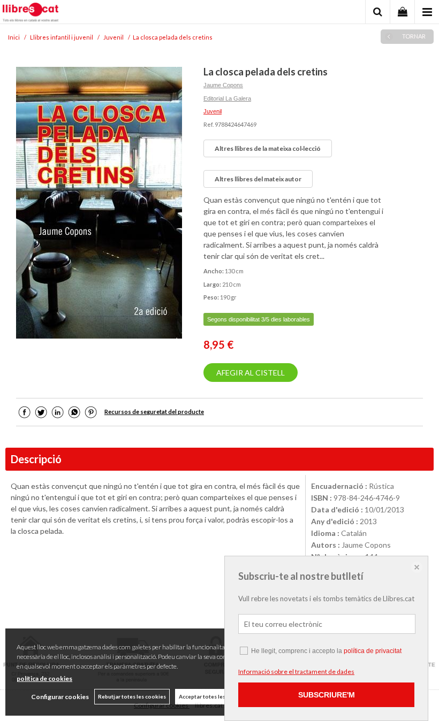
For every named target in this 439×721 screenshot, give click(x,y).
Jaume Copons (223, 85)
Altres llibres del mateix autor (258, 179)
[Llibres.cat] (30, 13)
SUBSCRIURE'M (326, 695)
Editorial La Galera (227, 98)
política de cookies (44, 678)
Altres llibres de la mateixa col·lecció (268, 148)
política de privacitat (373, 651)
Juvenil (212, 111)
